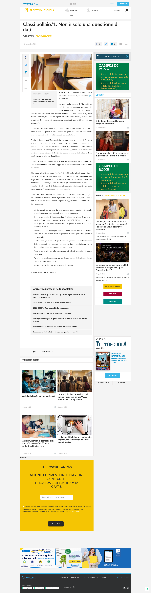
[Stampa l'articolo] (126, 44)
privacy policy (75, 511)
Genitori (112, 294)
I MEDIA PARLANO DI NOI (90, 578)
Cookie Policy (39, 588)
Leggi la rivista (112, 375)
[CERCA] (125, 11)
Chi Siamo (64, 578)
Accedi (111, 4)
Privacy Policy (27, 588)
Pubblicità (75, 578)
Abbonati (123, 4)
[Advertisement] (112, 320)
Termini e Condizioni (52, 588)
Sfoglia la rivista (103, 382)
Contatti (106, 578)
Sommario (121, 382)
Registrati (125, 578)
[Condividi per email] (120, 44)
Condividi (55, 407)
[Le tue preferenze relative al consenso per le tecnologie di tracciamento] (147, 589)
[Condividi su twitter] (106, 44)
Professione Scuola (112, 286)
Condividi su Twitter (74, 4)
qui (90, 95)
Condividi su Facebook (71, 4)
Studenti (112, 301)
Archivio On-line (112, 56)
